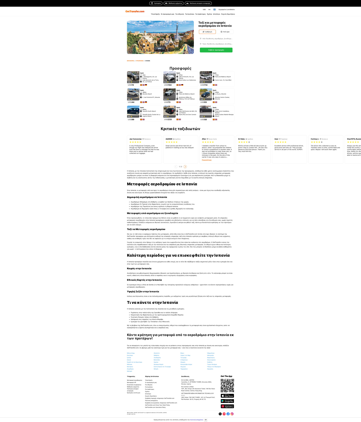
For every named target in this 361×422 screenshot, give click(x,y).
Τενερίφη (183, 357)
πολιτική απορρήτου (196, 419)
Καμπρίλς (210, 369)
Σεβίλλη (209, 362)
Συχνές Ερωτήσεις (228, 14)
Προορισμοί (139, 60)
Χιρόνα (156, 362)
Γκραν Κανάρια (212, 364)
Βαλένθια (157, 360)
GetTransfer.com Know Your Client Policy (157, 405)
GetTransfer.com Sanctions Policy (155, 407)
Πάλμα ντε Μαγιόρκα (214, 366)
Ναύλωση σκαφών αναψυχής (133, 390)
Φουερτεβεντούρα (186, 364)
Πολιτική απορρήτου (151, 400)
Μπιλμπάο (210, 355)
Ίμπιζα (129, 357)
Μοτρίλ (156, 369)
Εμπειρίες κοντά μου (133, 392)
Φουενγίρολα (211, 360)
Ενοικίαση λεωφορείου (134, 384)
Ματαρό (129, 371)
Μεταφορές (130, 60)
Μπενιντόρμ (131, 353)
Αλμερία (183, 366)
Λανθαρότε (157, 357)
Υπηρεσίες (131, 376)
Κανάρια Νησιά (158, 364)
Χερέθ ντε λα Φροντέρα (134, 362)
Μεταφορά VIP (131, 382)
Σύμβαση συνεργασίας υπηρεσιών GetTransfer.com (161, 403)
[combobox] (217, 39)
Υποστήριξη (155, 14)
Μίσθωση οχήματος (133, 387)
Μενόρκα (130, 366)
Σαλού (129, 360)
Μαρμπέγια (210, 353)
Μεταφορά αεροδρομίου (134, 380)
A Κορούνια (183, 360)
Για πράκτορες (200, 14)
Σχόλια (209, 14)
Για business (189, 14)
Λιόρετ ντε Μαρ (185, 355)
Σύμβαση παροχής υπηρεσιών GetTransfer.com (159, 398)
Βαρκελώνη (211, 357)
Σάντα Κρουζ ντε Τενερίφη (162, 366)
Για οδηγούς (179, 14)
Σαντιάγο (130, 355)
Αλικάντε (157, 353)
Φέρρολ (182, 362)
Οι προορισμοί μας (167, 14)
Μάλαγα (129, 364)
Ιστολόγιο (216, 14)
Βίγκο (182, 353)
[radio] (130, 142)
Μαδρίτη (156, 355)
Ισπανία (147, 60)
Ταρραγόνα (183, 369)
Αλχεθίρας (130, 369)
